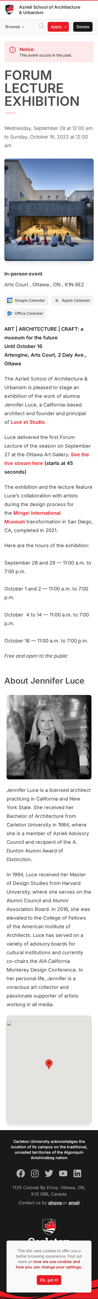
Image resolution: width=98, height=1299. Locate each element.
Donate (82, 26)
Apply (56, 26)
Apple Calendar (76, 300)
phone (55, 1202)
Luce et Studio (28, 422)
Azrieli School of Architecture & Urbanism (49, 9)
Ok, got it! (49, 1280)
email (74, 1202)
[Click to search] (41, 27)
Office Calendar (29, 313)
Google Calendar (30, 300)
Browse (12, 26)
